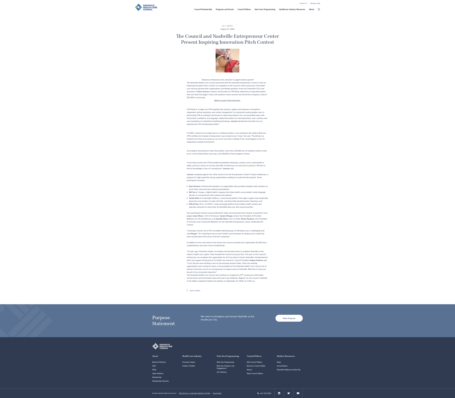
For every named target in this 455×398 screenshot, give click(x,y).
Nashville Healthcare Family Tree (288, 369)
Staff (154, 366)
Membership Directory (160, 381)
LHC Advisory (222, 372)
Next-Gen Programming (265, 9)
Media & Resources (286, 356)
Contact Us (303, 3)
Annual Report (282, 366)
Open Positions (157, 373)
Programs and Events (225, 9)
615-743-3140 (265, 393)
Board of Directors (159, 362)
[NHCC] (162, 346)
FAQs (154, 369)
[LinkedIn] (279, 393)
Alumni (249, 369)
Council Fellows (244, 9)
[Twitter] (288, 393)
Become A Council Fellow (256, 366)
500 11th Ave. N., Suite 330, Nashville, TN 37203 (194, 393)
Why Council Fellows (254, 362)
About (311, 9)
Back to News (195, 290)
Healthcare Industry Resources (292, 9)
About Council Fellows (255, 373)
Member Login (315, 3)
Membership (156, 377)
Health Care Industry (192, 356)
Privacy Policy (217, 393)
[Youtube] (298, 393)
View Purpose (289, 318)
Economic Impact (188, 362)
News (279, 362)
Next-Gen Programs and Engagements (225, 367)
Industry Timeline (188, 366)
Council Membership (203, 9)
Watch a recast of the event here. (227, 100)
